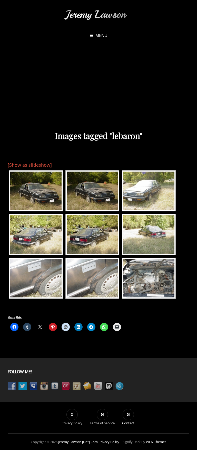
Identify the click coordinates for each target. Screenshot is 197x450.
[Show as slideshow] (30, 165)
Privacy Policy (108, 441)
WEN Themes (156, 441)
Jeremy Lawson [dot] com (78, 441)
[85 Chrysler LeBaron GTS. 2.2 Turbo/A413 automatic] (36, 191)
